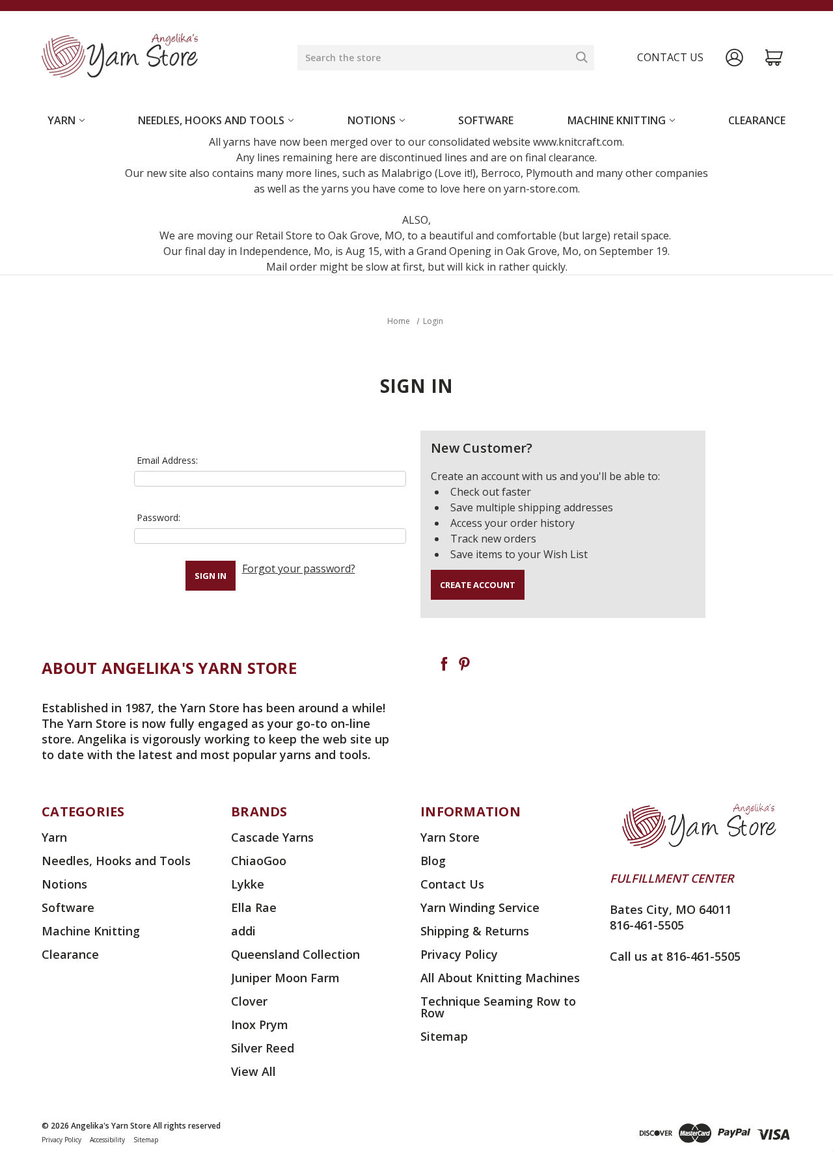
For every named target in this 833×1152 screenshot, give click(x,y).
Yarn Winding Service (479, 907)
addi (243, 931)
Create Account (477, 585)
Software (485, 120)
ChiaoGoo (258, 860)
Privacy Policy (459, 954)
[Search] (581, 57)
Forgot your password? (298, 568)
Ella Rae (254, 907)
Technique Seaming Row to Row (498, 1007)
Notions (372, 120)
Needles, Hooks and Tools (211, 120)
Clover (249, 1001)
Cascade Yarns (272, 837)
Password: (158, 517)
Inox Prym (259, 1024)
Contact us (670, 57)
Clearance (756, 120)
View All (253, 1071)
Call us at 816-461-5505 (675, 956)
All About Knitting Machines (500, 977)
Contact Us (452, 884)
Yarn (61, 120)
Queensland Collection (295, 954)
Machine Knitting (616, 120)
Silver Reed (262, 1048)
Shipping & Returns (474, 931)
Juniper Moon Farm (285, 977)
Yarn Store (450, 837)
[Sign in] (734, 58)
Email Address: (167, 460)
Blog (433, 860)
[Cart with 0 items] (774, 58)
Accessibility (107, 1139)
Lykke (247, 884)
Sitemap (444, 1036)
